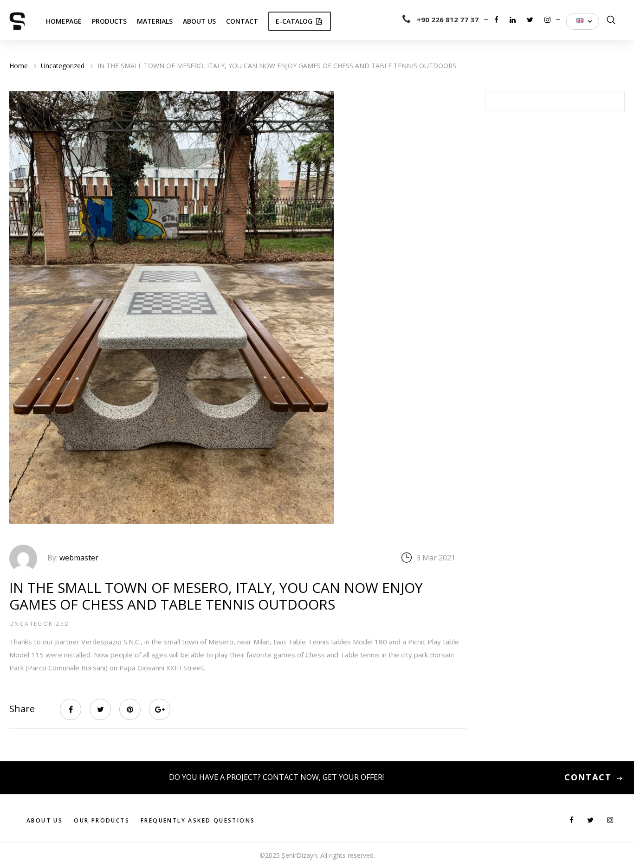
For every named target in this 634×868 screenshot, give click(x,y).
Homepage (64, 21)
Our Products (101, 820)
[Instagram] (547, 19)
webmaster (78, 558)
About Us (199, 21)
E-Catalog (294, 21)
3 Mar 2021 (435, 558)
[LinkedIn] (514, 19)
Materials (155, 21)
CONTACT (588, 777)
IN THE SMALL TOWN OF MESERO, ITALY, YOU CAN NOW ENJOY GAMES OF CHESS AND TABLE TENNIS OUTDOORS (216, 596)
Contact (242, 21)
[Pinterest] (130, 709)
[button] (582, 21)
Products (109, 21)
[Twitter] (531, 19)
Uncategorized (39, 624)
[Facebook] (497, 19)
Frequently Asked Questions (198, 820)
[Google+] (159, 709)
